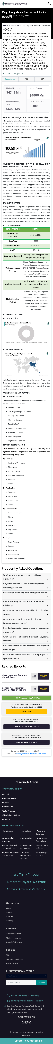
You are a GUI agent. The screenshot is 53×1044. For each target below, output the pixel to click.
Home (5, 25)
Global (5, 794)
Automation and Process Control (26, 855)
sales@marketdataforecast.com (31, 753)
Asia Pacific (7, 807)
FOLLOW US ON (26, 1017)
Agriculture (15, 25)
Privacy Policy (12, 963)
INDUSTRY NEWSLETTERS (20, 971)
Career (9, 912)
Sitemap (10, 921)
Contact (10, 916)
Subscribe (41, 982)
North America (9, 798)
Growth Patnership (14, 942)
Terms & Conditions (14, 959)
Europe (5, 802)
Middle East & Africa (11, 815)
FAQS (8, 955)
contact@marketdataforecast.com (27, 1001)
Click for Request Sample (28, 1040)
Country (6, 819)
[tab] (10, 79)
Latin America (8, 811)
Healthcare (7, 831)
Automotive (26, 838)
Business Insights (13, 934)
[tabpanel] (26, 322)
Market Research (13, 938)
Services (11, 928)
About (8, 908)
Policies (10, 950)
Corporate (12, 903)
